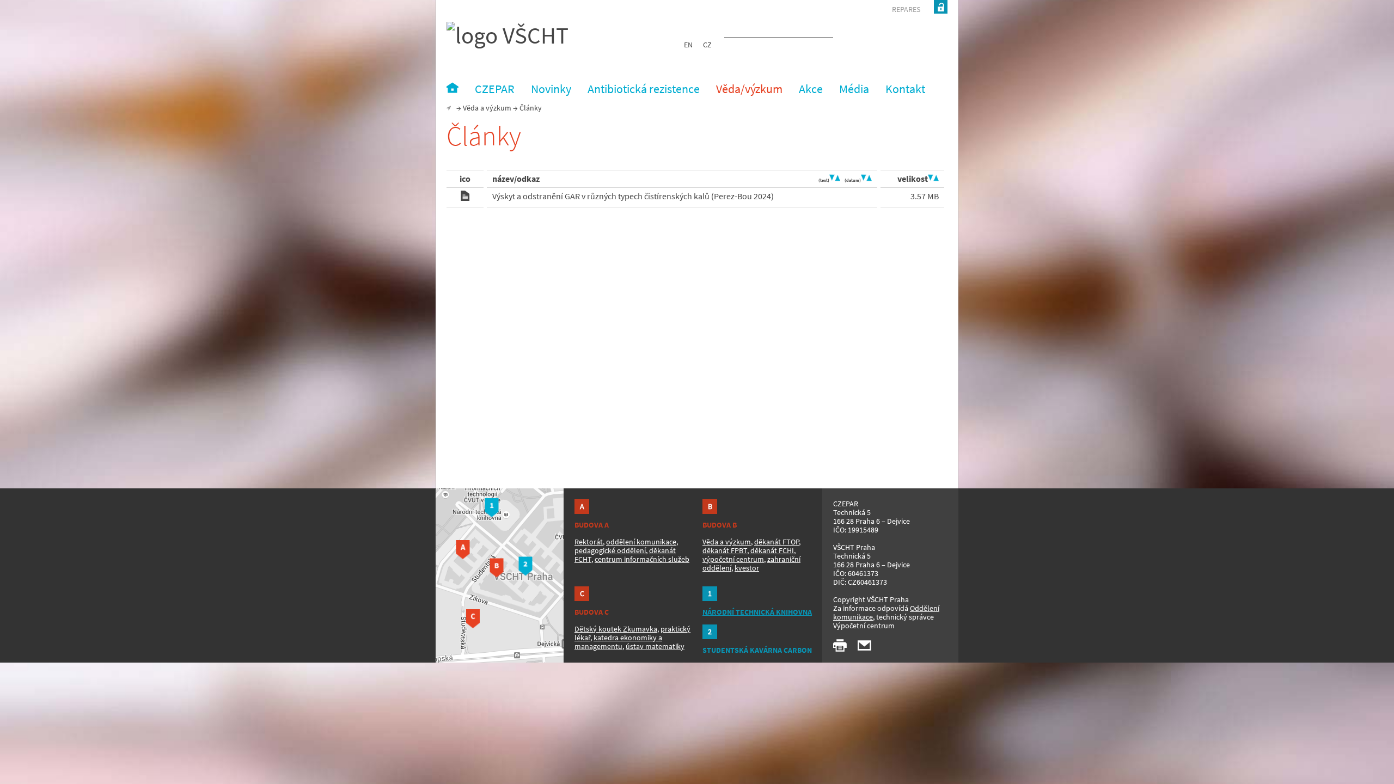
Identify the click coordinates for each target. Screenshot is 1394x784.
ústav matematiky (655, 646)
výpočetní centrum (733, 559)
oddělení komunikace (641, 542)
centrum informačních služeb (642, 559)
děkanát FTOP (776, 542)
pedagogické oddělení (610, 550)
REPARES (906, 9)
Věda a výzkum (487, 108)
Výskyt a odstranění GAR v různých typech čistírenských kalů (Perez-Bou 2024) (633, 196)
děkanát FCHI (772, 550)
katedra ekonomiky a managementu (618, 642)
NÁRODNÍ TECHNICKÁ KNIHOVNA (757, 612)
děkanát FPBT (724, 550)
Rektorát (588, 542)
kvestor (747, 568)
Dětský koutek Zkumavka (615, 629)
